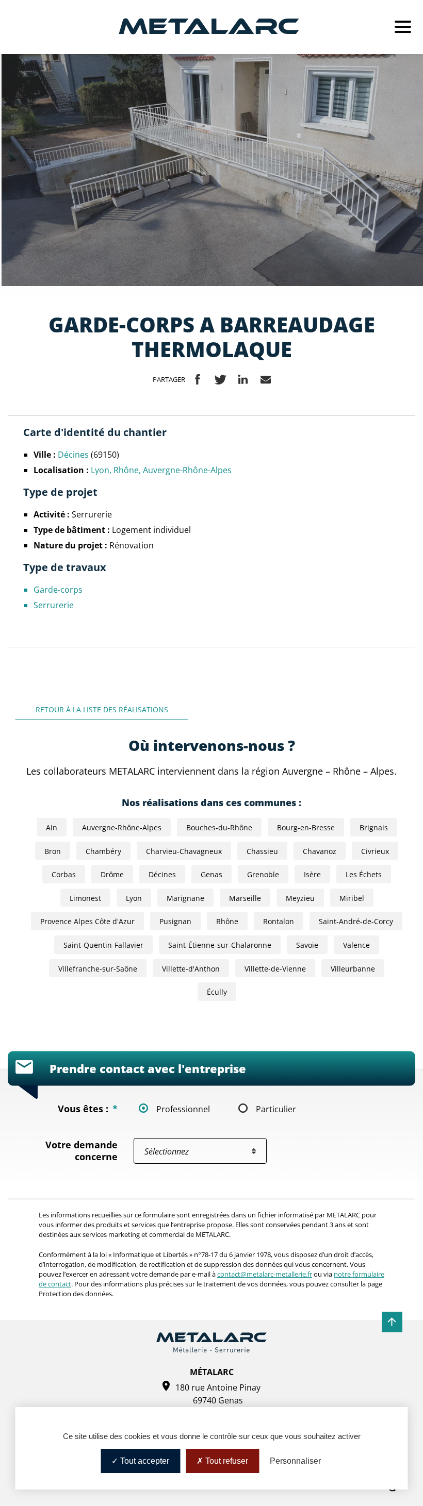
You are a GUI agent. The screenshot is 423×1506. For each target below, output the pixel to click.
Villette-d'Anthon (191, 969)
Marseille (245, 898)
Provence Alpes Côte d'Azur (87, 921)
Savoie (307, 945)
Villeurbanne (353, 969)
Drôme (112, 874)
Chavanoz (319, 851)
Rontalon (278, 921)
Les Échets (364, 874)
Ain (51, 827)
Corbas (64, 874)
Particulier (276, 1108)
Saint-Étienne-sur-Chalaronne (219, 945)
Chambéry (103, 851)
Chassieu (262, 851)
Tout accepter (143, 1461)
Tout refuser (225, 1461)
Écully (217, 992)
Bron (52, 851)
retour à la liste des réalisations (102, 709)
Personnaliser (295, 1461)
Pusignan (175, 921)
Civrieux (375, 851)
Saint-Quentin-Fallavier (103, 945)
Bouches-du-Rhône (219, 827)
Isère (312, 874)
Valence (356, 945)
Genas (211, 874)
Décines (74, 454)
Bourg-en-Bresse (306, 827)
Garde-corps (58, 589)
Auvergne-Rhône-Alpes (187, 469)
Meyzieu (300, 898)
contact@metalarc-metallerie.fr (264, 1274)
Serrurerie (54, 604)
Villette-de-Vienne (275, 969)
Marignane (185, 898)
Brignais (374, 827)
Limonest (85, 898)
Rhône (126, 469)
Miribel (351, 898)
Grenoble (263, 874)
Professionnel (183, 1108)
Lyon (100, 469)
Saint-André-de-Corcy (356, 921)
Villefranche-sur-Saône (97, 969)
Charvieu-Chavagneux (184, 851)
